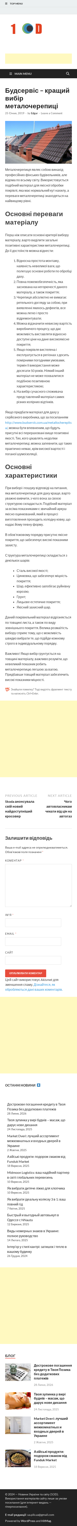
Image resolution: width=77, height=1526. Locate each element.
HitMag (46, 1521)
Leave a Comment (51, 113)
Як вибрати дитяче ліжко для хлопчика (36, 1188)
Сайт (9, 952)
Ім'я (9, 915)
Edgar (34, 113)
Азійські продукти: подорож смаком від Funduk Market (50, 1456)
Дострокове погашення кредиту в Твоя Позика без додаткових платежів (53, 1371)
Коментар (14, 860)
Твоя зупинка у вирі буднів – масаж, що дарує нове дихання (50, 1398)
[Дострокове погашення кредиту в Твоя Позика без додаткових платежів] (18, 1366)
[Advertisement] (41, 59)
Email (10, 933)
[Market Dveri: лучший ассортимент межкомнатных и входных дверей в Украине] (18, 1419)
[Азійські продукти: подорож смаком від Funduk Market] (18, 1452)
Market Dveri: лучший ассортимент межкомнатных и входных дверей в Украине (34, 1141)
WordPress (28, 1521)
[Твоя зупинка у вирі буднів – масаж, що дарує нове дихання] (18, 1394)
